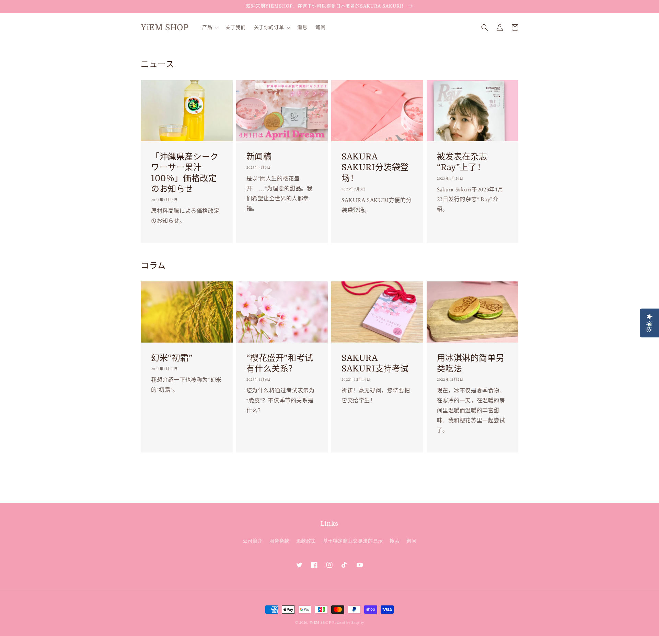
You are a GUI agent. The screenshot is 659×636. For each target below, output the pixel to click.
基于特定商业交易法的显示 (353, 541)
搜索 (395, 541)
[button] (484, 27)
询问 (411, 541)
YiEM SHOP (320, 622)
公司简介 (253, 541)
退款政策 (306, 541)
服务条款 (279, 541)
